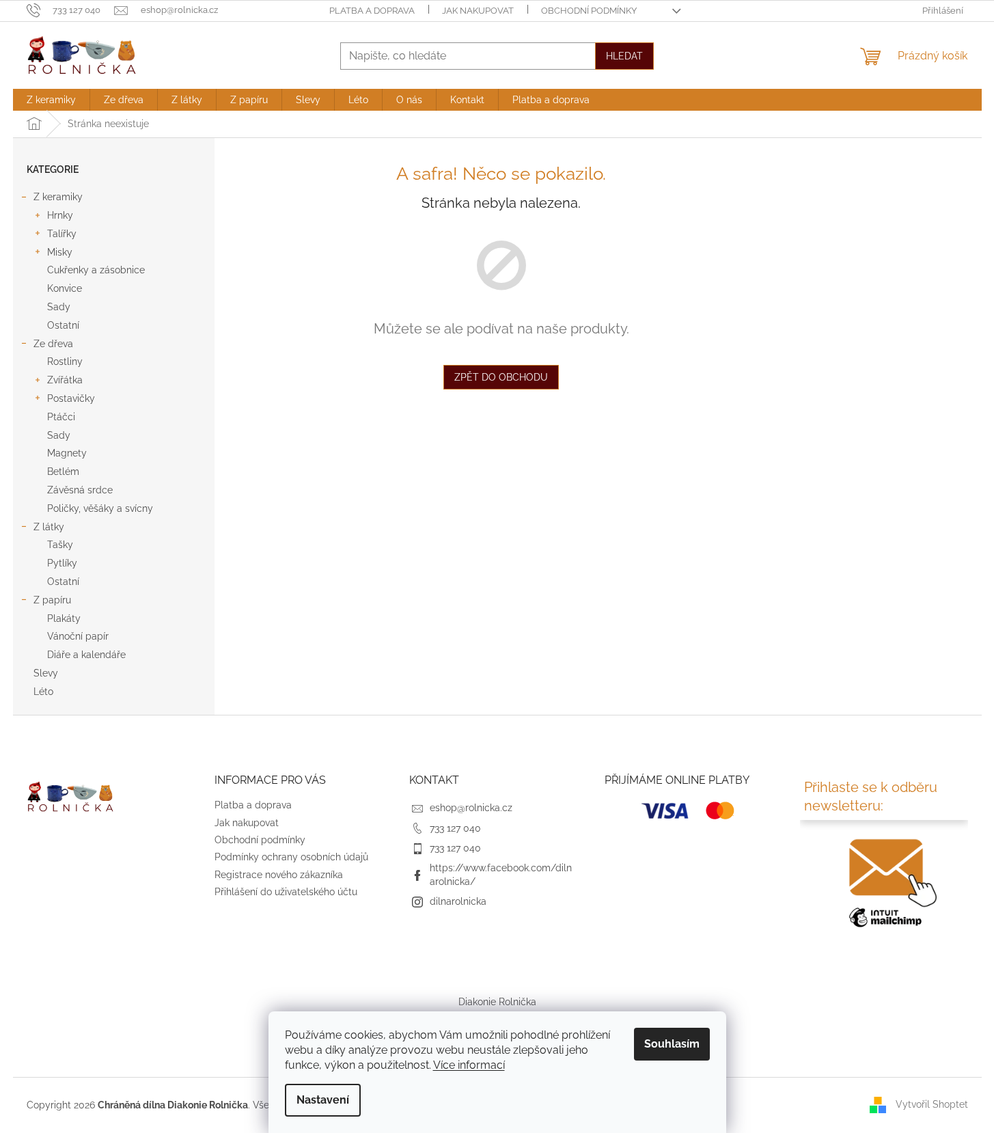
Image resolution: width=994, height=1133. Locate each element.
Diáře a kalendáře (86, 654)
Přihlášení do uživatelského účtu (286, 891)
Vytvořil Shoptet (932, 1104)
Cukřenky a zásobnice (96, 269)
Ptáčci (61, 416)
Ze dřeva (53, 343)
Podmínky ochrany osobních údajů (291, 856)
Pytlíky (62, 563)
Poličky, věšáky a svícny (100, 508)
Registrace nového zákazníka (279, 874)
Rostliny (65, 361)
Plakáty (64, 618)
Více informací (469, 1065)
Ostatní (63, 325)
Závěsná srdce (80, 489)
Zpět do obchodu (501, 377)
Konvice (64, 288)
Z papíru (52, 600)
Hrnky (60, 215)
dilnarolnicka (458, 901)
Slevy (45, 673)
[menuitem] (51, 100)
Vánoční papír (78, 636)
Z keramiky (58, 196)
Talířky (62, 233)
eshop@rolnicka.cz (471, 807)
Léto (43, 691)
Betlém (63, 471)
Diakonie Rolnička (497, 1001)
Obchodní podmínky (589, 10)
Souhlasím (672, 1043)
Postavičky (71, 398)
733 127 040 (455, 828)
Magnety (67, 453)
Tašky (60, 544)
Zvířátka (65, 379)
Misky (59, 252)
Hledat (624, 56)
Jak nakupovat (478, 10)
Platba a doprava (372, 10)
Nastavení (322, 1099)
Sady (58, 306)
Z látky (48, 526)
